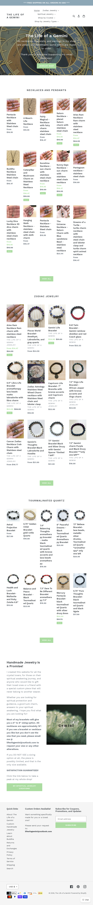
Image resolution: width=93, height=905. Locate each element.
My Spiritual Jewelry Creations (24, 787)
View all (46, 279)
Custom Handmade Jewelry (12, 827)
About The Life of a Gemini (12, 817)
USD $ (12, 886)
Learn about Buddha (10, 836)
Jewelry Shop (46, 66)
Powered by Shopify (78, 893)
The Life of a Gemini (15, 16)
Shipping (11, 865)
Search (10, 868)
